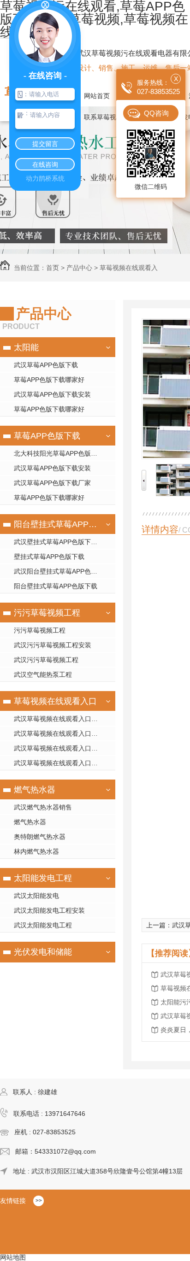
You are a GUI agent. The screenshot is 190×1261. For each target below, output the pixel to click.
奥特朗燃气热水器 (39, 836)
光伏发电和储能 (43, 951)
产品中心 (79, 267)
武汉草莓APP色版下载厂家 (52, 483)
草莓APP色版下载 (47, 435)
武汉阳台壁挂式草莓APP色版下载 (62, 571)
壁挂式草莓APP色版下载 (49, 556)
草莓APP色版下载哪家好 (49, 379)
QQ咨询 (156, 113)
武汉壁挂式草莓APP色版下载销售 (62, 541)
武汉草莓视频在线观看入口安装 (59, 748)
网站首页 (97, 96)
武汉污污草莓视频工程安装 (52, 645)
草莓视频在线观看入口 (55, 701)
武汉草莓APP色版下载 (46, 365)
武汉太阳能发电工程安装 (49, 910)
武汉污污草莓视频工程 (46, 659)
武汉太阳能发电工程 (43, 925)
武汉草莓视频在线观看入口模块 (59, 718)
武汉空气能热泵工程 (43, 674)
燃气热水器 (34, 789)
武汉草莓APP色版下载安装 (52, 394)
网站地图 (13, 1257)
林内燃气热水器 (36, 851)
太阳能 (26, 347)
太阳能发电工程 (43, 878)
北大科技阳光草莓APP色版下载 (59, 453)
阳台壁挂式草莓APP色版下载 (56, 524)
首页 (52, 267)
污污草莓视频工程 (47, 612)
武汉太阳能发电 (36, 895)
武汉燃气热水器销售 (43, 807)
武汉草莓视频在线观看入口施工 (59, 733)
